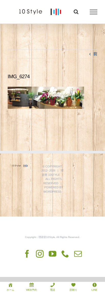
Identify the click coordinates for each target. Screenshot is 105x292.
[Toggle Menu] (93, 12)
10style (54, 174)
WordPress (52, 191)
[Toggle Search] (76, 11)
